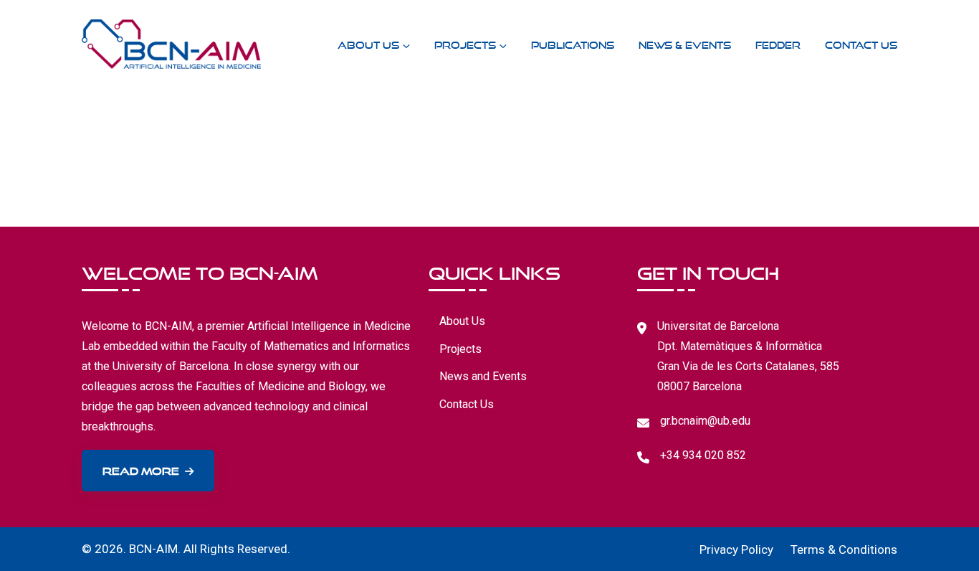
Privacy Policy (736, 549)
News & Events (685, 43)
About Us (368, 43)
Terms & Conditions (844, 549)
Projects (465, 43)
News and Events (483, 376)
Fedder (778, 43)
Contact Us (861, 43)
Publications (572, 43)
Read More (140, 469)
